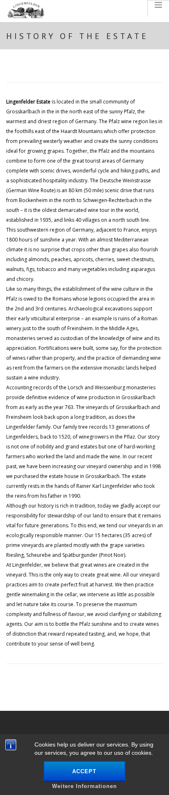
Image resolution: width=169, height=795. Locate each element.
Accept (84, 771)
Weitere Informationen (84, 786)
